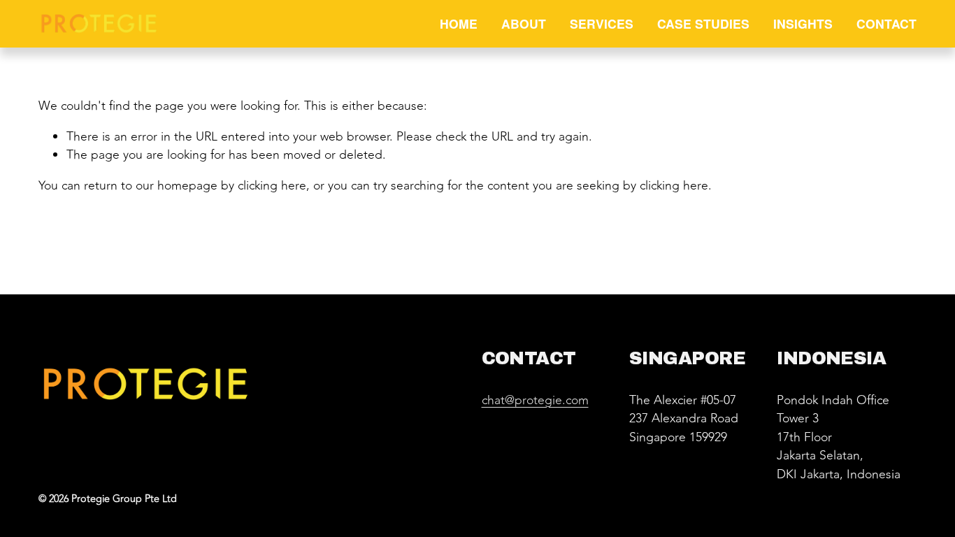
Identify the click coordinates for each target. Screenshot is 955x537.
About (523, 23)
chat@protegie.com (535, 401)
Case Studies (703, 23)
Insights (803, 23)
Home (459, 23)
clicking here (272, 185)
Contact (886, 23)
